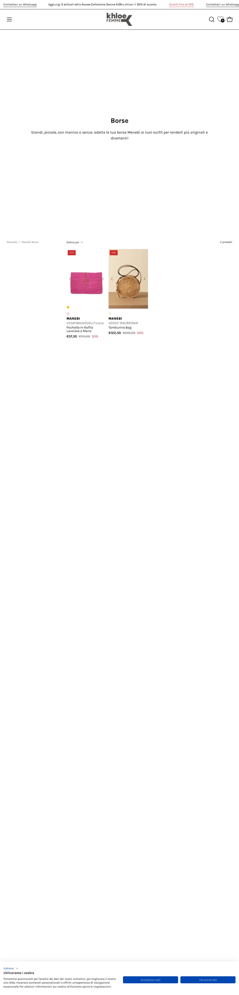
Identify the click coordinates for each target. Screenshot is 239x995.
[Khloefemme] (119, 19)
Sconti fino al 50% (181, 4)
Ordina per (73, 242)
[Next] (102, 278)
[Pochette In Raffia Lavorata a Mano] (86, 279)
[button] (11, 968)
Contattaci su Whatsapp (20, 4)
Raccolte (12, 242)
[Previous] (70, 278)
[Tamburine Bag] (128, 279)
